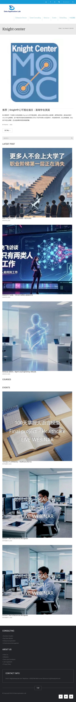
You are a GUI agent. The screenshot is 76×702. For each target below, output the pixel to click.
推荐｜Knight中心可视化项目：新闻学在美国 (26, 110)
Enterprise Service (21, 18)
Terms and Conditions (9, 659)
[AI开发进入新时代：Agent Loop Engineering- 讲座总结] (37, 336)
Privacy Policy (7, 664)
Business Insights (8, 636)
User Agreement (7, 662)
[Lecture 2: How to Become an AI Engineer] (37, 580)
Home (59, 28)
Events (54, 18)
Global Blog (63, 18)
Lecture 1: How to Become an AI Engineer (15, 538)
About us (46, 18)
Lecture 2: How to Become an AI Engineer (15, 615)
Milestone (5, 657)
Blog (11, 124)
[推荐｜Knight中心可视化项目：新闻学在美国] (38, 72)
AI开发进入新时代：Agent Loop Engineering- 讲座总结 (19, 372)
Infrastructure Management (11, 643)
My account (66, 2)
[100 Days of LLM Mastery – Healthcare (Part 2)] (37, 426)
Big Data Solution (8, 638)
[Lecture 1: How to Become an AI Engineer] (37, 503)
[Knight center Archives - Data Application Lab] (12, 9)
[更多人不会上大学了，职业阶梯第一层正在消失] (37, 182)
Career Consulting (35, 18)
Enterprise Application (9, 640)
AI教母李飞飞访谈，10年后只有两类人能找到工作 (17, 295)
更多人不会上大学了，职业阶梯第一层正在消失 (16, 218)
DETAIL (7, 130)
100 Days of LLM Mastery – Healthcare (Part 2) (16, 462)
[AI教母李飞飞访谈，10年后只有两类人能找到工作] (37, 259)
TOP (38, 688)
